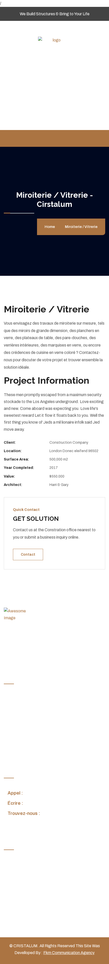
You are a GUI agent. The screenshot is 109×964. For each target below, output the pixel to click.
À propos (16, 709)
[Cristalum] (54, 39)
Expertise (16, 719)
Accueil (14, 699)
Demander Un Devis (25, 749)
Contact (28, 554)
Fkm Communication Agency (69, 953)
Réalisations (19, 729)
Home (51, 227)
